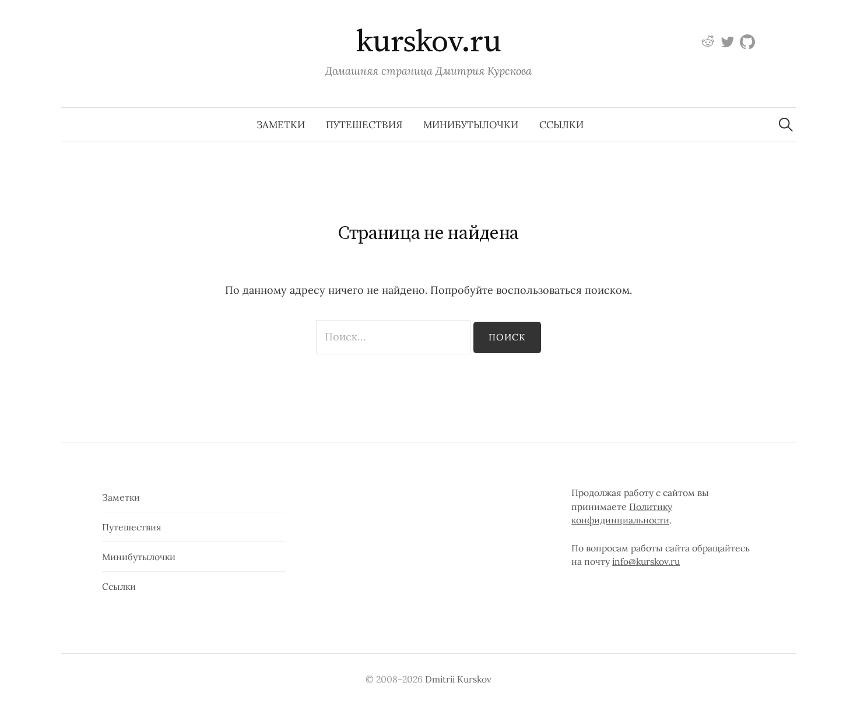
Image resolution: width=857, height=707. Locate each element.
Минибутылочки (470, 124)
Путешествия (364, 124)
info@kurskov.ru (646, 561)
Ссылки (561, 124)
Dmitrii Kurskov (458, 679)
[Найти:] (786, 124)
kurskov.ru (428, 42)
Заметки (281, 124)
